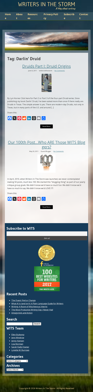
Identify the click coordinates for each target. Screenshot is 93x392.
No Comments (59, 71)
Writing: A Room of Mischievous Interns (29, 306)
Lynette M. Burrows (20, 350)
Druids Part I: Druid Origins (46, 66)
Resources (33, 16)
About (19, 16)
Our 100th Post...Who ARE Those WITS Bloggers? (46, 144)
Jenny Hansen (17, 340)
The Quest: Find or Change (23, 300)
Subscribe (69, 16)
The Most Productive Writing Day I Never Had (32, 309)
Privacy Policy (51, 16)
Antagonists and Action (21, 313)
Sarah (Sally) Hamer (20, 347)
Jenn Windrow (17, 337)
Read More (46, 126)
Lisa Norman (17, 344)
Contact (83, 16)
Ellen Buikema (17, 334)
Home (8, 16)
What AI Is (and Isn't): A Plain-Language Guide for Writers (37, 303)
